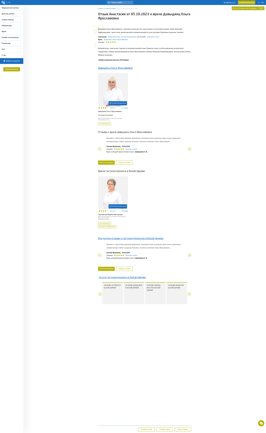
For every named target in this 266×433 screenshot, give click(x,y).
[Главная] (6, 2)
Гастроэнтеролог (104, 123)
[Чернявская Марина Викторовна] (113, 202)
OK (261, 8)
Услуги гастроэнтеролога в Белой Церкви (122, 277)
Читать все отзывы (106, 162)
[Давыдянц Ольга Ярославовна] (113, 99)
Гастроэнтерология (128, 37)
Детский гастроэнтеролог (107, 226)
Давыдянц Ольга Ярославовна (116, 39)
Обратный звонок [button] (11, 69)
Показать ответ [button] (153, 37)
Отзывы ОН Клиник (110, 8)
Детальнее (253, 8)
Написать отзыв (124, 162)
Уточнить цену (164, 429)
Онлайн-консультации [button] (246, 2)
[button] (120, 2)
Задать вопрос (183, 429)
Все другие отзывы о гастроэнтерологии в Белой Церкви (130, 238)
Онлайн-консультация (119, 103)
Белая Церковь (114, 37)
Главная (100, 8)
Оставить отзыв (146, 429)
